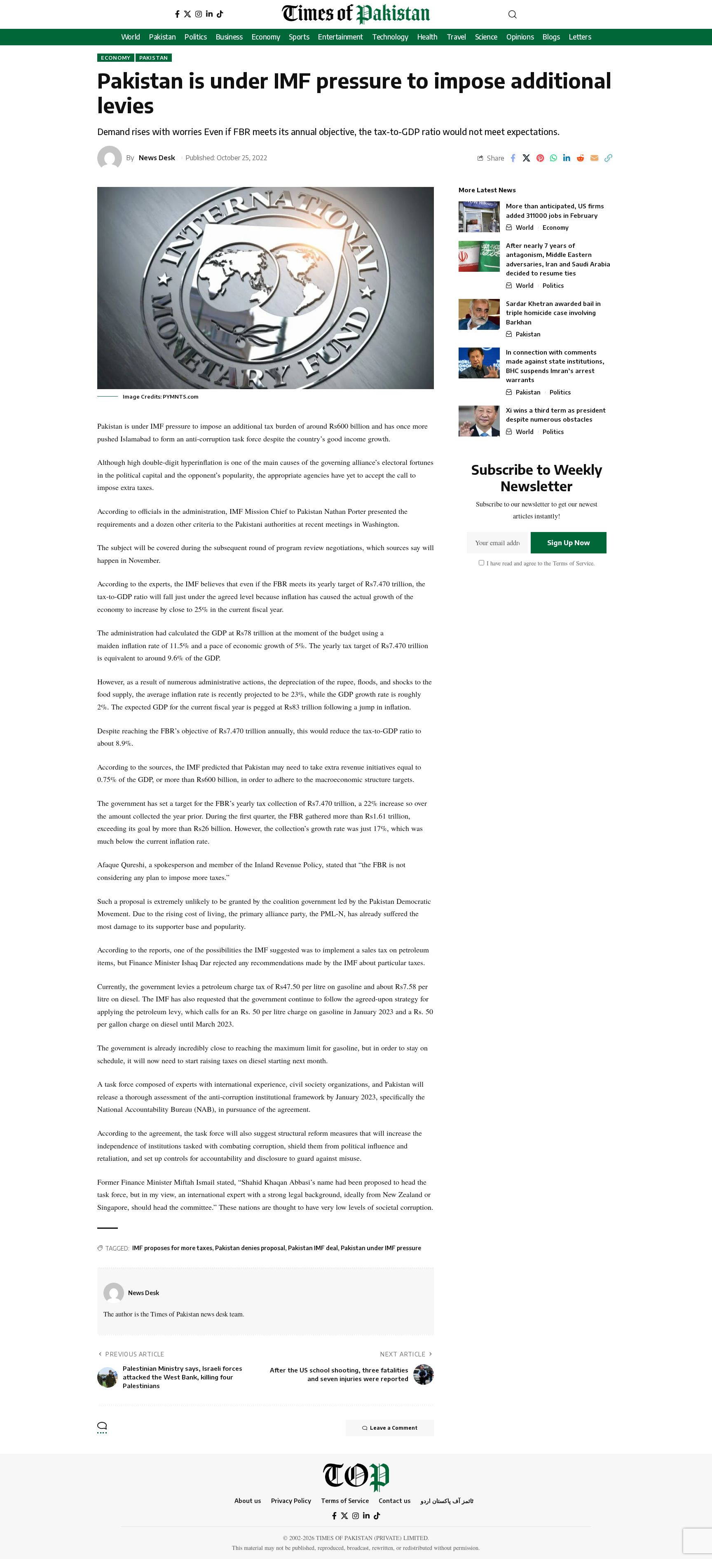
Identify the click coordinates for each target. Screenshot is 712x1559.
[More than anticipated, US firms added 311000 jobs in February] (479, 216)
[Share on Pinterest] (540, 158)
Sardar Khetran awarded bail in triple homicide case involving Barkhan (553, 313)
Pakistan (153, 57)
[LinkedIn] (209, 14)
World (525, 227)
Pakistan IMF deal (313, 1247)
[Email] (594, 158)
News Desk (157, 157)
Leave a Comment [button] (393, 1428)
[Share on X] (526, 158)
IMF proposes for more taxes (172, 1247)
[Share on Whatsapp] (554, 158)
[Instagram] (198, 14)
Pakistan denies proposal (250, 1247)
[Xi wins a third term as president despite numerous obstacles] (479, 421)
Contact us (394, 1500)
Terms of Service (572, 563)
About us (247, 1500)
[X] (187, 14)
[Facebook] (177, 14)
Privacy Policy (291, 1500)
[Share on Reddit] (580, 158)
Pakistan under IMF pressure (381, 1247)
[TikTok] (220, 14)
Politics (553, 285)
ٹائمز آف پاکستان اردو (447, 1500)
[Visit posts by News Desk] (113, 1293)
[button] (512, 14)
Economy (116, 57)
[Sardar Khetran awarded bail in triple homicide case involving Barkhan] (479, 314)
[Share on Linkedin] (567, 158)
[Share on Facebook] (513, 158)
